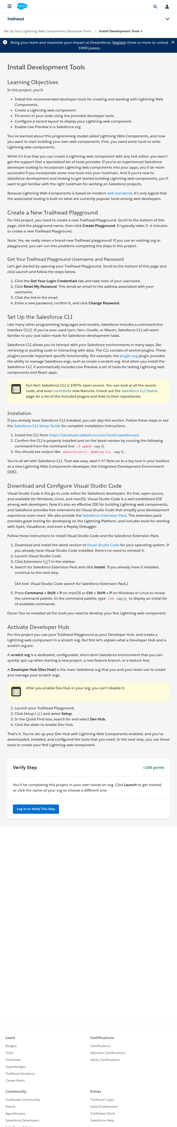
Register (119, 42)
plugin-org (129, 355)
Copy (97, 446)
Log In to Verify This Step (36, 809)
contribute (62, 390)
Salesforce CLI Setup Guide (37, 425)
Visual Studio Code (103, 545)
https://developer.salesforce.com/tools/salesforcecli (94, 435)
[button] (121, 31)
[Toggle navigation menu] (167, 19)
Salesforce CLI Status (139, 390)
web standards (119, 193)
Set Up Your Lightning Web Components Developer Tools (47, 31)
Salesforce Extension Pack (105, 515)
